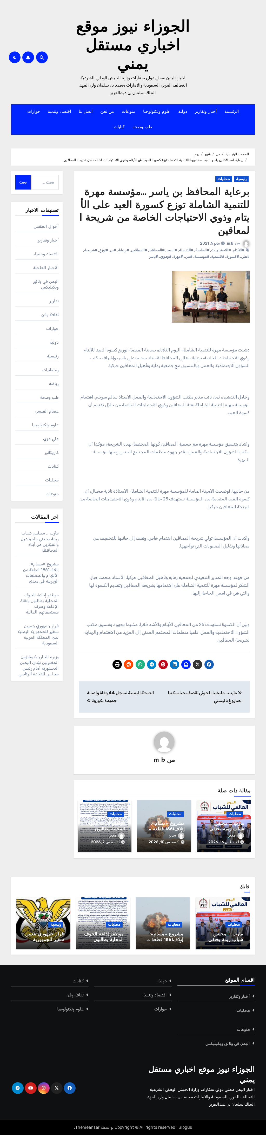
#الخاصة (202, 250)
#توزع (103, 250)
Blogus (185, 1127)
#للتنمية (217, 257)
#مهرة (178, 257)
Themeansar (87, 1127)
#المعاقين (139, 250)
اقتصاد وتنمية (59, 112)
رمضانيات (50, 369)
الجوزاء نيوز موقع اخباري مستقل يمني (133, 46)
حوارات (33, 112)
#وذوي (165, 257)
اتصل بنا (86, 112)
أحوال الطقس (46, 226)
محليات (223, 179)
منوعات (128, 112)
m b (230, 243)
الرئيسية (231, 112)
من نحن (107, 112)
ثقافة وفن (49, 314)
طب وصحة (142, 127)
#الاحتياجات (221, 250)
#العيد (172, 250)
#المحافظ (157, 250)
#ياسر (153, 257)
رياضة (54, 383)
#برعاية (123, 250)
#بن (113, 250)
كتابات (119, 127)
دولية (182, 112)
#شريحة (90, 250)
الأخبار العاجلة (45, 267)
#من (188, 257)
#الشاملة (186, 250)
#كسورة (232, 257)
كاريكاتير (51, 452)
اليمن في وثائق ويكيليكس (227, 1043)
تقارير (54, 300)
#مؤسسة (201, 257)
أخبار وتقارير (206, 112)
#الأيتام (238, 250)
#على (245, 257)
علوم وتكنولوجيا (157, 112)
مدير (231, 835)
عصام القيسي (46, 411)
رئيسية (241, 179)
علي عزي (50, 438)
